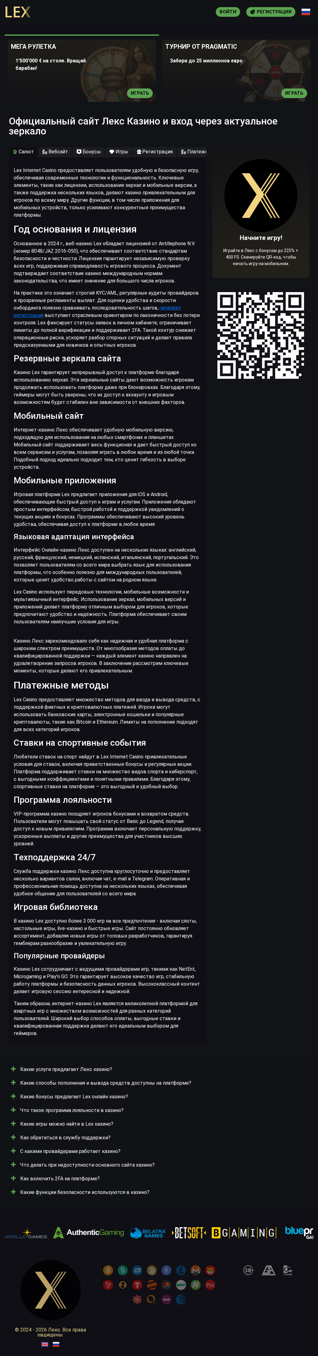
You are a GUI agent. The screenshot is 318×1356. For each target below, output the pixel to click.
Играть (140, 93)
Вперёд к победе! (261, 231)
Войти (228, 12)
